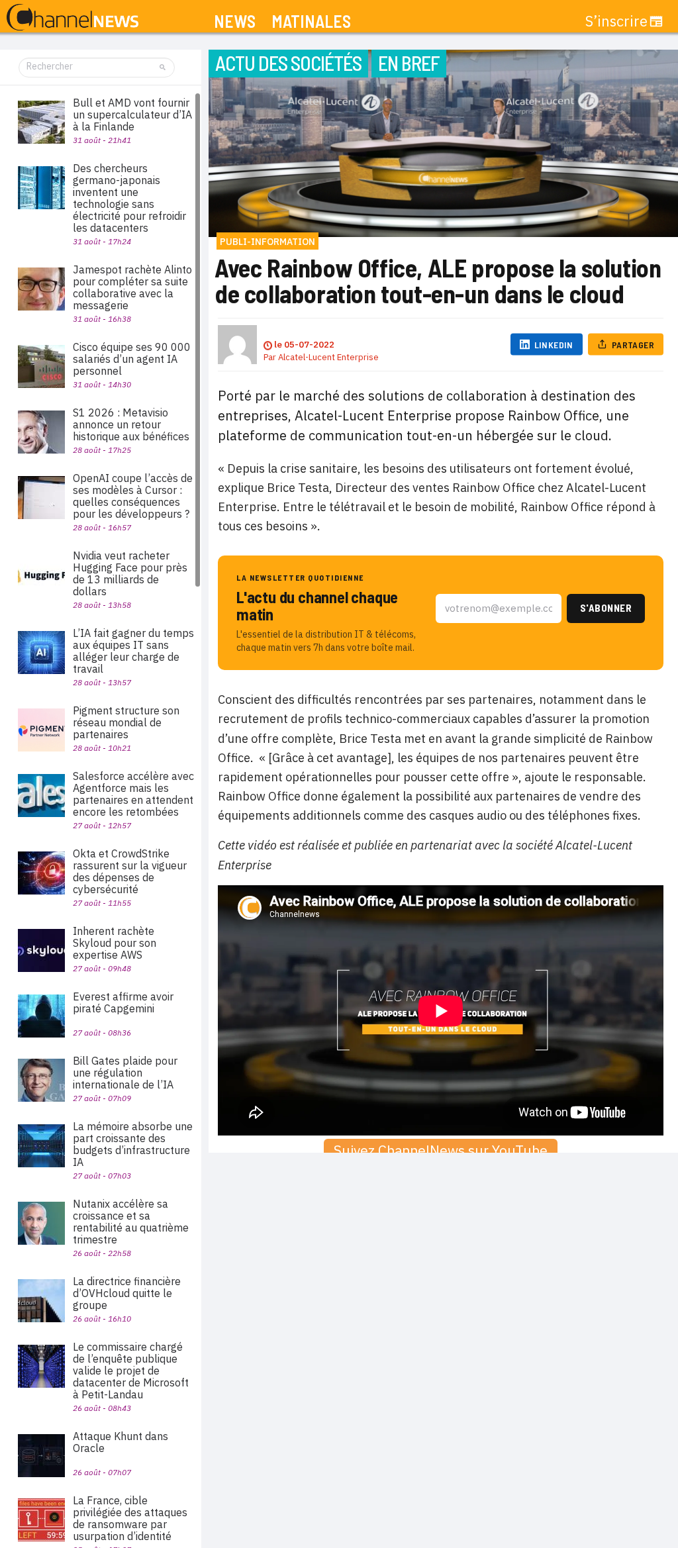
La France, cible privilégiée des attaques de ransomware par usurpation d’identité (130, 1518)
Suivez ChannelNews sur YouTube (441, 1150)
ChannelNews (72, 18)
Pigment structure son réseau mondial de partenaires (126, 722)
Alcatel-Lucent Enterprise (328, 357)
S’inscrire (616, 21)
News (235, 21)
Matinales (311, 21)
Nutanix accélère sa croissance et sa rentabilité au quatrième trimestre (131, 1221)
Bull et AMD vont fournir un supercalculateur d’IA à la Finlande (132, 114)
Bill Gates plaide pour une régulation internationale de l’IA (125, 1072)
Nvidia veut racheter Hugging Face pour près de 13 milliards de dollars (130, 573)
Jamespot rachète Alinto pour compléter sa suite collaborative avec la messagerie (132, 287)
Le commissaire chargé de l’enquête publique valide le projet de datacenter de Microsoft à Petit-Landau (131, 1370)
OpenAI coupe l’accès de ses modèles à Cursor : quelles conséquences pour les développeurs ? (133, 495)
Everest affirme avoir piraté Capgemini (123, 1002)
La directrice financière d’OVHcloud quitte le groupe (127, 1293)
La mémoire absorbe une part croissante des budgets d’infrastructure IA (133, 1144)
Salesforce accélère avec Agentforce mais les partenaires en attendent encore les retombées (133, 793)
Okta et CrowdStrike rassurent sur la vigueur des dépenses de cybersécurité (130, 871)
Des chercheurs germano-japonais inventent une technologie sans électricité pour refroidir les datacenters (129, 198)
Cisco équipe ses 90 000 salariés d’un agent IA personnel (132, 358)
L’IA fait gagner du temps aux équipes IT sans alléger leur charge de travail (133, 650)
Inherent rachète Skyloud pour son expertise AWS (114, 942)
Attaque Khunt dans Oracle (120, 1442)
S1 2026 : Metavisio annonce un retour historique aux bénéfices (131, 424)
